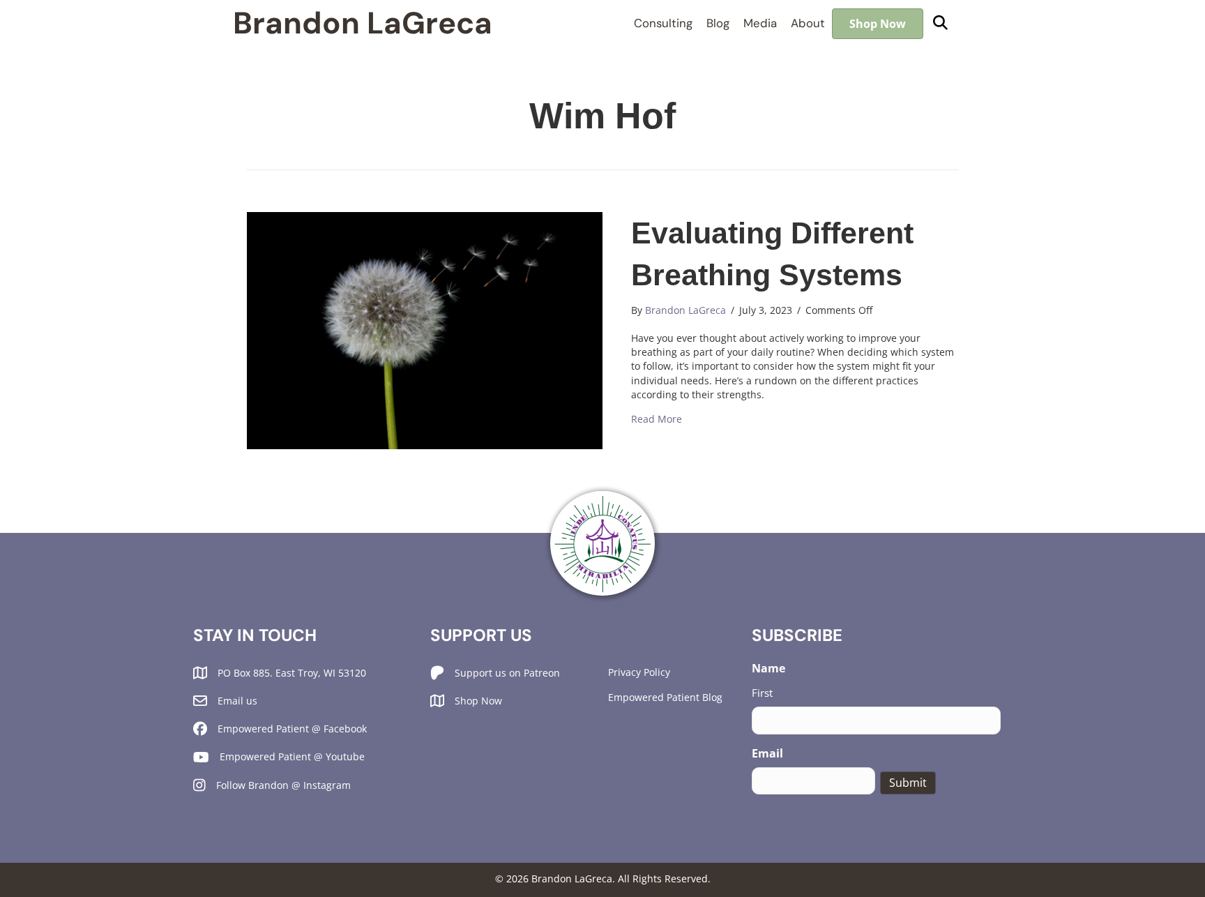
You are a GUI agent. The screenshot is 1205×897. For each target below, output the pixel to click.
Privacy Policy (639, 672)
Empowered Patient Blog (665, 697)
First (762, 693)
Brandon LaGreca (362, 23)
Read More (656, 418)
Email (767, 753)
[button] (940, 23)
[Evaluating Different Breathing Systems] (424, 329)
